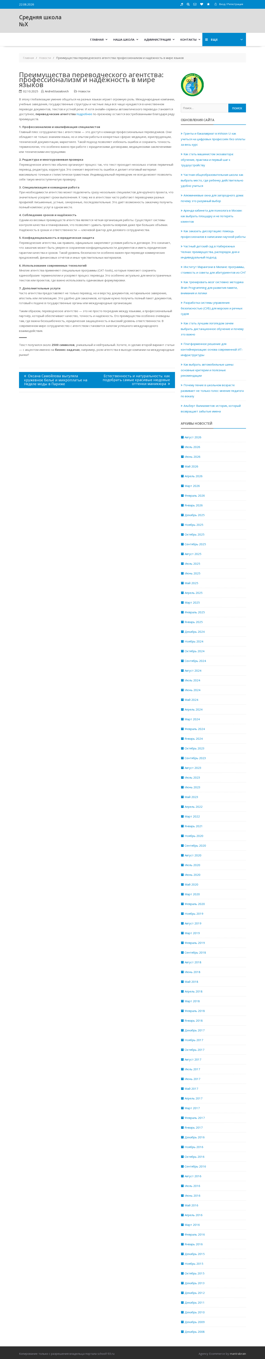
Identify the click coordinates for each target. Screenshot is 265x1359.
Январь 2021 (194, 826)
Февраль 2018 (195, 1011)
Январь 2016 (194, 1244)
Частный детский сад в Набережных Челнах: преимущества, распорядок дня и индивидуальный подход (210, 251)
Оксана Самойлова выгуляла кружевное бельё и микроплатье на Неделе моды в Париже (55, 380)
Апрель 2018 (194, 991)
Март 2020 (192, 894)
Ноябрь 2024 (194, 641)
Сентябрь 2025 (195, 544)
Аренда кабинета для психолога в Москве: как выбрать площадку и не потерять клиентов (211, 215)
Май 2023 (191, 797)
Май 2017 (191, 1088)
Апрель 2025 (194, 593)
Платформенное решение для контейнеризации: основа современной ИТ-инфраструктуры (212, 349)
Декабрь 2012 (195, 1293)
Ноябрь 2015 (194, 1263)
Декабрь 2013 (195, 1283)
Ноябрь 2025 (194, 525)
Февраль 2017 (195, 1118)
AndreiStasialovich (57, 91)
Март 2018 (192, 1001)
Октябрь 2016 (194, 1157)
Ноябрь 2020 (194, 836)
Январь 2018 (194, 1020)
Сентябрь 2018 (195, 952)
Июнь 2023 (192, 787)
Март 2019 (192, 933)
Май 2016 (191, 1205)
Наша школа (123, 39)
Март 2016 (192, 1225)
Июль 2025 (192, 563)
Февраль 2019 (195, 943)
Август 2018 (193, 962)
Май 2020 (191, 884)
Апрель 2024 (194, 709)
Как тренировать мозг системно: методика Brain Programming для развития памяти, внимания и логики (212, 287)
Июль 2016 (192, 1186)
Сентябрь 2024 (195, 661)
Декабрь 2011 (195, 1302)
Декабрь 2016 (195, 1137)
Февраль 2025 (195, 612)
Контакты (188, 39)
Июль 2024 (192, 680)
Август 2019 (193, 923)
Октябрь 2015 (194, 1273)
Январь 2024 (194, 738)
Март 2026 (192, 486)
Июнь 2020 (192, 875)
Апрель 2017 (194, 1098)
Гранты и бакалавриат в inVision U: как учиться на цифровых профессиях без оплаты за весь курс (213, 138)
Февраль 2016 (195, 1234)
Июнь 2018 (192, 972)
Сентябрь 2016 (195, 1166)
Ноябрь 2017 (194, 1040)
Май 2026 (191, 466)
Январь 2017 (194, 1127)
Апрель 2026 (194, 476)
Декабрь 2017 (195, 1030)
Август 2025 (193, 554)
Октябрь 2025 (194, 534)
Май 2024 (191, 700)
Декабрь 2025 (195, 515)
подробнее (84, 114)
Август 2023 (193, 768)
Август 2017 (193, 1059)
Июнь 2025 (192, 573)
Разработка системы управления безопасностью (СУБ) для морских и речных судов (211, 308)
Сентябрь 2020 (195, 845)
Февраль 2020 (195, 904)
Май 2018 (191, 982)
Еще (214, 39)
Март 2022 (192, 816)
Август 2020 (193, 855)
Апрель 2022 (194, 807)
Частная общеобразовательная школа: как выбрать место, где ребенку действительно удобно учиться (212, 180)
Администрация (157, 39)
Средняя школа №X (40, 20)
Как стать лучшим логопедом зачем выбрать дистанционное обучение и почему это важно (212, 328)
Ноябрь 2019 (194, 913)
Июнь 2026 (192, 457)
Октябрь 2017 (194, 1050)
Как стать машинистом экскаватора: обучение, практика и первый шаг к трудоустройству (207, 159)
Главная (97, 39)
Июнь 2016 (192, 1195)
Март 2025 (192, 602)
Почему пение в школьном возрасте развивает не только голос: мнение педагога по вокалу (212, 390)
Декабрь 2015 (195, 1254)
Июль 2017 (192, 1069)
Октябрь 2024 (194, 651)
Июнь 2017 (192, 1079)
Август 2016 (193, 1176)
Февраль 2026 (195, 495)
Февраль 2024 (195, 729)
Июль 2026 (192, 447)
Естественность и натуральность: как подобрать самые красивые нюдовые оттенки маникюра (136, 380)
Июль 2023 (192, 777)
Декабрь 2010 (195, 1312)
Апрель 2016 (194, 1215)
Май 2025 (191, 583)
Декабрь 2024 (195, 632)
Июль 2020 (192, 865)
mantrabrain (238, 1353)
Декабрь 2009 (195, 1322)
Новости (84, 91)
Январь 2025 (194, 622)
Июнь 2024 (192, 690)
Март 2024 (192, 719)
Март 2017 (192, 1108)
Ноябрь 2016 (194, 1147)
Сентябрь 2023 (195, 758)
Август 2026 (193, 437)
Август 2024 (193, 670)
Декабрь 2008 (195, 1332)
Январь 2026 (194, 505)
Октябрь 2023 (194, 748)
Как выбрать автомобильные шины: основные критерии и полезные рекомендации (207, 369)
